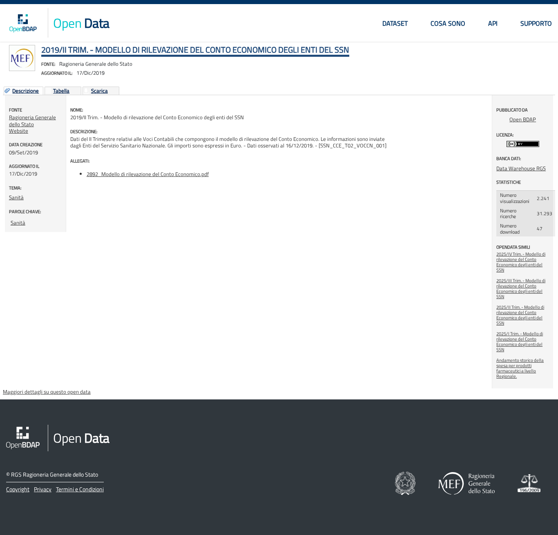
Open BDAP (522, 119)
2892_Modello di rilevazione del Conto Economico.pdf (148, 174)
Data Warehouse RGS (521, 168)
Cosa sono (448, 23)
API (493, 23)
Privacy (42, 489)
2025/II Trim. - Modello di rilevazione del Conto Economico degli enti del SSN (520, 315)
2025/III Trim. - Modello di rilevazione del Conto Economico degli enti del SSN (520, 288)
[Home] (23, 23)
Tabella (61, 91)
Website (18, 131)
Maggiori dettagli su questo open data (47, 392)
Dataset (395, 23)
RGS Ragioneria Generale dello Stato (54, 474)
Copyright (17, 489)
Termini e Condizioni (80, 489)
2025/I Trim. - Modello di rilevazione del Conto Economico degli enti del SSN (519, 341)
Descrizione (25, 91)
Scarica (99, 91)
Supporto (536, 23)
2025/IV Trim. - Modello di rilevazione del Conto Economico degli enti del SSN (520, 262)
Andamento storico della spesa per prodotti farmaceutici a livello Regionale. (520, 368)
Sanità (16, 197)
